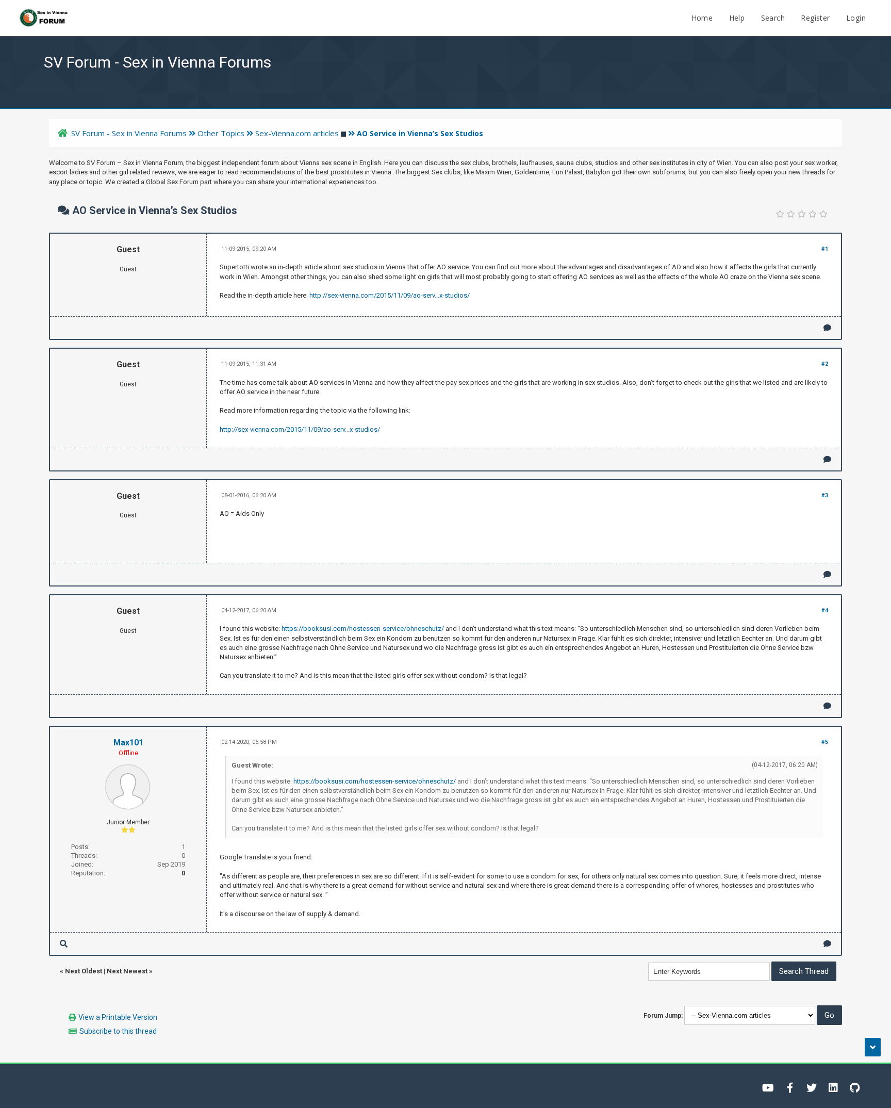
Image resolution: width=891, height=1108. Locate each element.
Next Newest (127, 971)
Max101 (128, 742)
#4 (824, 610)
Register (815, 18)
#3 (824, 495)
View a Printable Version (117, 1017)
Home (702, 18)
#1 (824, 249)
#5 (824, 742)
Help (737, 18)
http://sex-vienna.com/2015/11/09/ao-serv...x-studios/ (389, 295)
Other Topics (220, 133)
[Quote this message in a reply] (827, 327)
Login (856, 18)
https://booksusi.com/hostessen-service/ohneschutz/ (363, 628)
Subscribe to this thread (118, 1031)
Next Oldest (83, 971)
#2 (824, 364)
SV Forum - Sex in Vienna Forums (129, 133)
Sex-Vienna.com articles (297, 133)
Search (773, 18)
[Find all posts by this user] (63, 943)
